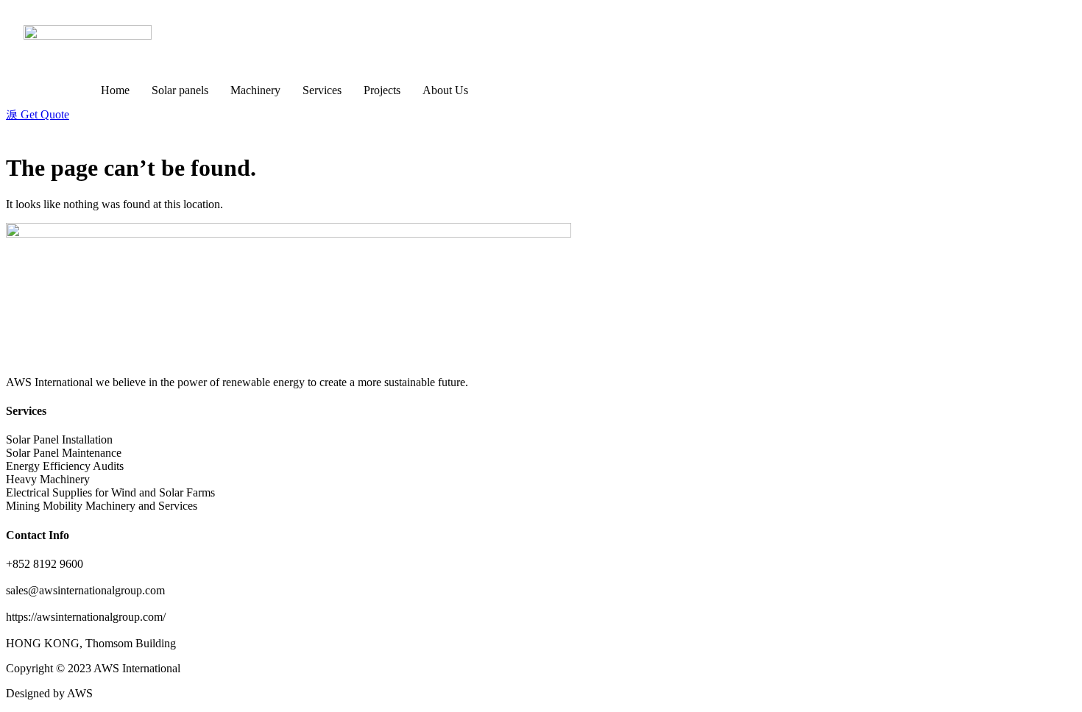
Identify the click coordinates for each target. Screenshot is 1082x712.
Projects (382, 90)
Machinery (255, 90)
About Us (445, 90)
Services (322, 90)
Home (115, 90)
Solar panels (180, 90)
